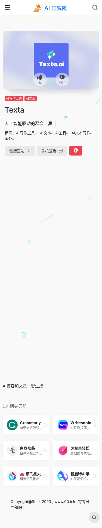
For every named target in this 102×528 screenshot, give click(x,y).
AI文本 (30, 99)
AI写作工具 (14, 99)
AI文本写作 (81, 133)
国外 (8, 138)
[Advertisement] (51, 216)
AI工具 (60, 133)
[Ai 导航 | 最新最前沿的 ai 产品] (51, 7)
